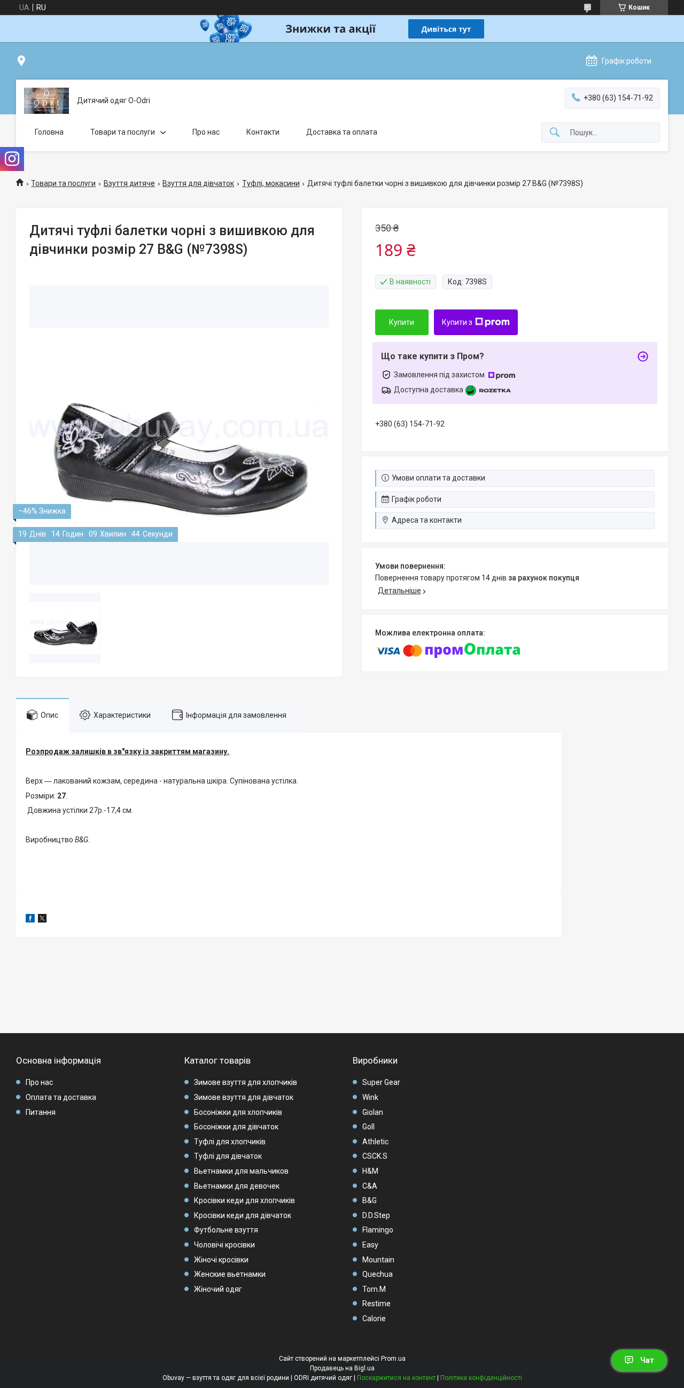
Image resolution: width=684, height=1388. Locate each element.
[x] (42, 920)
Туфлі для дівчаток (228, 1156)
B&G (369, 1200)
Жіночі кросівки (221, 1259)
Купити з (457, 322)
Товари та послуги (122, 132)
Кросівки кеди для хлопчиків (244, 1200)
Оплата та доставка (61, 1097)
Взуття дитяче (129, 183)
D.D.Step (376, 1215)
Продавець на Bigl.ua (342, 1368)
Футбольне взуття (226, 1230)
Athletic (375, 1141)
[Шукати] (554, 133)
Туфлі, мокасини (271, 183)
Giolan (372, 1112)
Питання (41, 1112)
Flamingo (377, 1230)
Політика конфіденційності (481, 1378)
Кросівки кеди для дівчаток (242, 1215)
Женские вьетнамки (230, 1274)
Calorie (374, 1318)
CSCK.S (374, 1156)
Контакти (262, 132)
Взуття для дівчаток (198, 183)
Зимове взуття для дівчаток (243, 1097)
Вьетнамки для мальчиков (241, 1171)
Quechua (377, 1274)
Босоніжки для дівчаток (236, 1126)
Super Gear (381, 1082)
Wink (370, 1097)
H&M (370, 1171)
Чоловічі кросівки (224, 1244)
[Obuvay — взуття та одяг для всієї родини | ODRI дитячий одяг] (46, 101)
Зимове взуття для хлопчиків (245, 1082)
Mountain (378, 1259)
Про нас (206, 132)
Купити (401, 322)
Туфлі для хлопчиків (230, 1141)
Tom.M (374, 1289)
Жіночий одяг (218, 1289)
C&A (369, 1186)
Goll (368, 1126)
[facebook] (30, 920)
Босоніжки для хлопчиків (238, 1112)
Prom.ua (393, 1358)
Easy (370, 1244)
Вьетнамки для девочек (236, 1186)
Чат (647, 1360)
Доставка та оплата (341, 132)
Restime (376, 1303)
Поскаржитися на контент (396, 1378)
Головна (49, 132)
